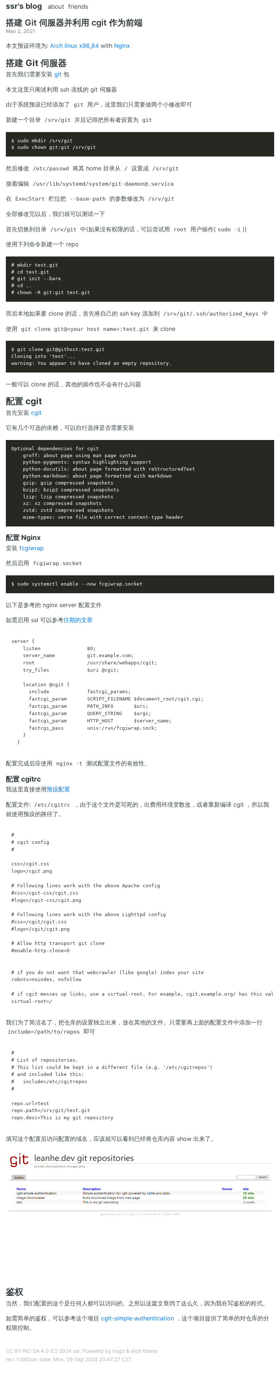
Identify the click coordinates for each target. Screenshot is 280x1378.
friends (78, 6)
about (56, 6)
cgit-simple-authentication (137, 1318)
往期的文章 (78, 620)
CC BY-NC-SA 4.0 (27, 1351)
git (58, 74)
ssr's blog (24, 6)
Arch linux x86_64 (74, 45)
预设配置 (58, 789)
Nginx (122, 45)
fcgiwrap (31, 548)
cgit (36, 412)
